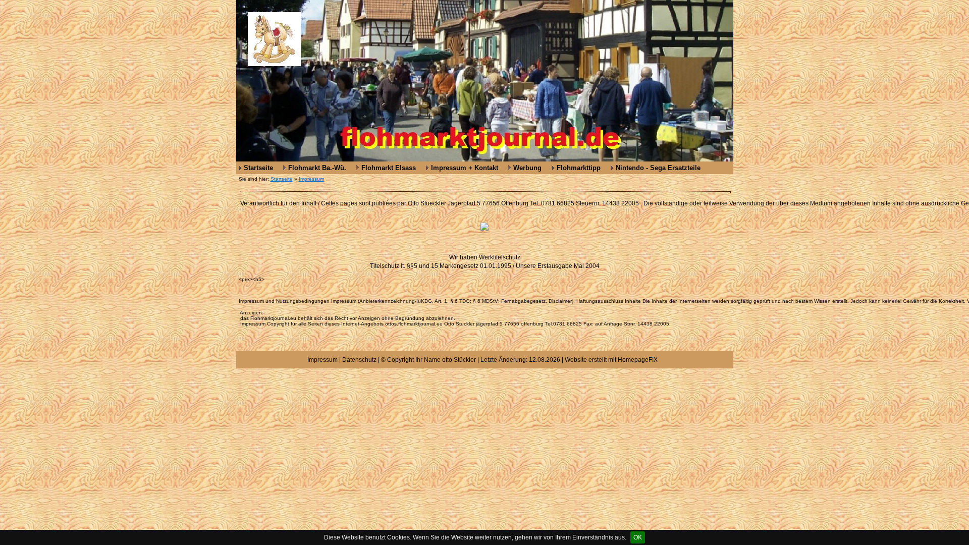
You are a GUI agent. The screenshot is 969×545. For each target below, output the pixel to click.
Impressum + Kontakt (464, 168)
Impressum (311, 179)
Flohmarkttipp (579, 168)
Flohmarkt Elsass (388, 168)
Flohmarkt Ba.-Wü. (317, 168)
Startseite (258, 168)
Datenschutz (359, 359)
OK (637, 537)
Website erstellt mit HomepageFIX (611, 359)
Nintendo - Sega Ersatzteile (658, 168)
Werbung (527, 168)
